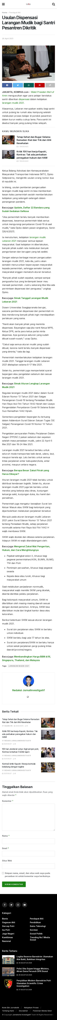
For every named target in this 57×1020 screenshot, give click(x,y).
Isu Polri (6, 930)
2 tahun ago (23, 146)
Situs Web (7, 860)
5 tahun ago (23, 161)
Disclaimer (23, 1011)
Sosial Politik (36, 933)
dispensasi (24, 99)
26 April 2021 (7, 38)
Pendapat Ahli (14, 13)
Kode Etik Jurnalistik (10, 1007)
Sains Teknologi (38, 926)
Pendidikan (35, 922)
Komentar (7, 801)
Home (4, 13)
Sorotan (34, 930)
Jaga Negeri (8, 933)
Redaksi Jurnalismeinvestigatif (17, 741)
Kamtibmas (7, 937)
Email (5, 848)
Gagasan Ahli (8, 922)
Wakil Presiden (38, 92)
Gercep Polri (8, 926)
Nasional (6, 941)
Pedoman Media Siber (42, 1011)
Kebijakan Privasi (31, 1007)
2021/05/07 (7, 744)
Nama (6, 835)
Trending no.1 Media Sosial (40, 938)
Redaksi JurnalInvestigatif (28, 690)
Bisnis (5, 918)
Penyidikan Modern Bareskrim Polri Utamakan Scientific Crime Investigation (34, 983)
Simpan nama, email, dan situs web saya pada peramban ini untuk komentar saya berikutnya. (27, 874)
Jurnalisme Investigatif (21, 1015)
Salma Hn (8, 726)
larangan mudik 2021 (13, 102)
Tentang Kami (8, 1011)
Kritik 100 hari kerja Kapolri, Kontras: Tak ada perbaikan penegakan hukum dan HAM (32, 154)
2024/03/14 (19, 726)
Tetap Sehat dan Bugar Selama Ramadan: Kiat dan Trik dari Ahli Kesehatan (34, 140)
